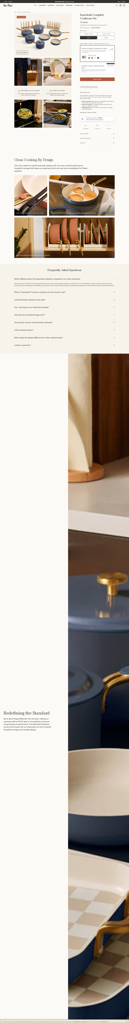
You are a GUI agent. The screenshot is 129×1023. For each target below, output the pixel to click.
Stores (119, 1)
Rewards (10, 1)
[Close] (126, 1021)
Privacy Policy (84, 1021)
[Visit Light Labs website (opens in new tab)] (82, 118)
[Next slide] (92, 1)
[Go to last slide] (36, 1)
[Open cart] (124, 5)
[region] (64, 1021)
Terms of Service (77, 1021)
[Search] (117, 5)
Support (123, 1)
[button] (97, 53)
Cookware (19, 12)
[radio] (89, 58)
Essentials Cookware (26, 12)
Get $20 (5, 1)
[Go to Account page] (120, 5)
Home (15, 12)
